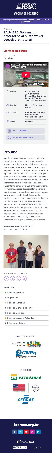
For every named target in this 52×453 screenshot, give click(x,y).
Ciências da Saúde (16, 323)
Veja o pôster (19, 131)
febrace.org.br (26, 425)
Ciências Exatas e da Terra (20, 308)
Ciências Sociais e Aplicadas (20, 318)
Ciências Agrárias (15, 292)
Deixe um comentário (23, 138)
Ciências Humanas (16, 303)
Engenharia (12, 298)
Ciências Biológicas (16, 313)
